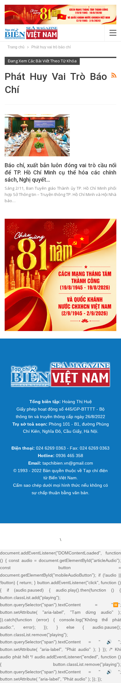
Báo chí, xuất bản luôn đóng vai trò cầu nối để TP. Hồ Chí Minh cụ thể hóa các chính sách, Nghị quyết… (60, 172)
